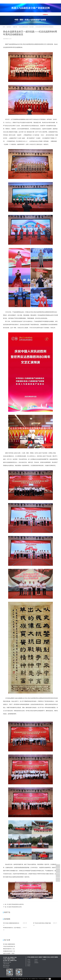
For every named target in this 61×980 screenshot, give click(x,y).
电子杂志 (39, 14)
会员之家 (36, 957)
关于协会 (29, 957)
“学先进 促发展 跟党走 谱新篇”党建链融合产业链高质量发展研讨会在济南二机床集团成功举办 (43, 923)
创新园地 (51, 14)
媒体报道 (9, 26)
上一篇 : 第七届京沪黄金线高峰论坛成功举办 (13, 904)
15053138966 (7, 963)
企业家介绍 (52, 957)
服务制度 (26, 14)
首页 (4, 14)
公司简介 (28, 959)
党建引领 (15, 26)
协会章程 (28, 961)
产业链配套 (44, 957)
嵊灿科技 (47, 978)
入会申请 (28, 962)
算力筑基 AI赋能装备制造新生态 (11, 923)
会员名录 (36, 959)
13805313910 (8, 965)
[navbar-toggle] (55, 13)
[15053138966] (58, 866)
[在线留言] (58, 875)
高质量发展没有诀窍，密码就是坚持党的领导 (9, 951)
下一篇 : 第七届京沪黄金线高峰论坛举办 (12, 906)
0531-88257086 (8, 962)
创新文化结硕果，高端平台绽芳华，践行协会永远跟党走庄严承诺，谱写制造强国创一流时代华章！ (9, 953)
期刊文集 (36, 961)
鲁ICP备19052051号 (42, 978)
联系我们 (28, 965)
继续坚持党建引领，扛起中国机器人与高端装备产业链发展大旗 (13, 927)
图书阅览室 (36, 962)
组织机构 (28, 964)
